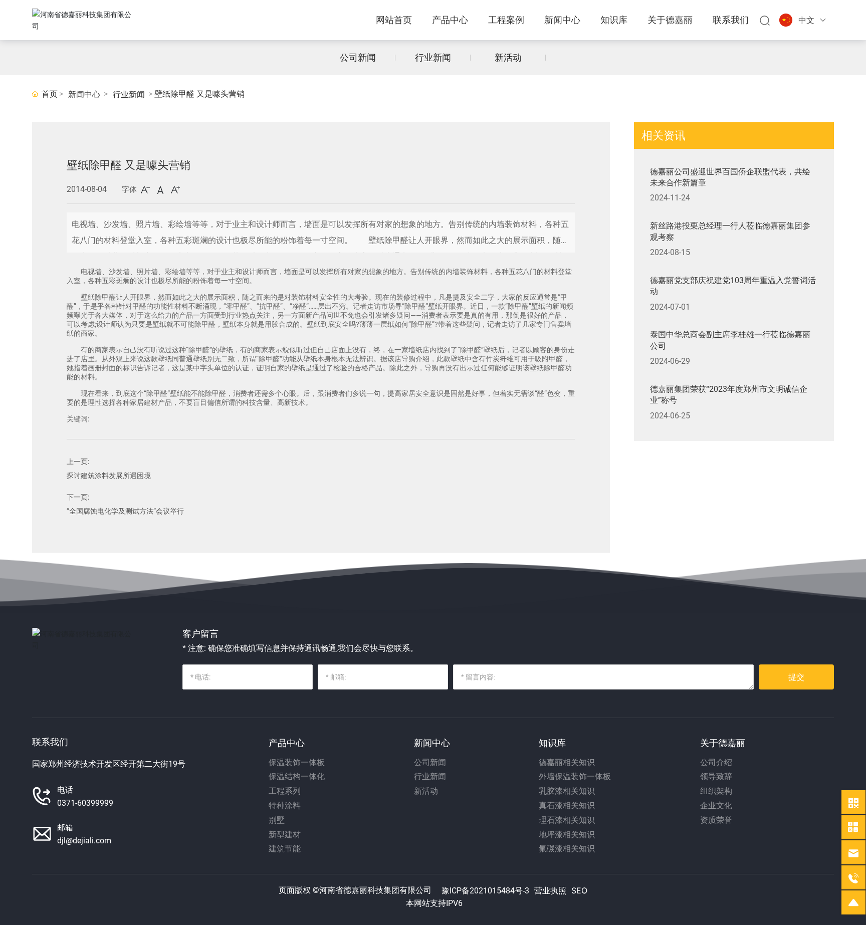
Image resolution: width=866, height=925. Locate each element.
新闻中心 (84, 94)
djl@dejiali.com (84, 840)
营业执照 (550, 890)
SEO (579, 890)
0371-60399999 (85, 803)
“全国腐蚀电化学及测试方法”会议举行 (125, 511)
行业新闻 (433, 57)
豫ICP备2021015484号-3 (485, 890)
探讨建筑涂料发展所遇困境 (109, 476)
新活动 (508, 57)
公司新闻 (358, 57)
